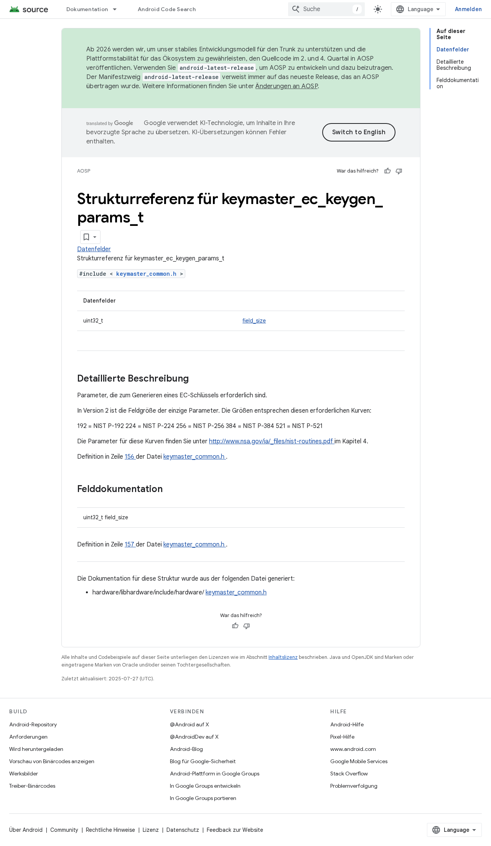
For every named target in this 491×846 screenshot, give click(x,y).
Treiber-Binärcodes (32, 785)
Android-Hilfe (347, 724)
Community (64, 830)
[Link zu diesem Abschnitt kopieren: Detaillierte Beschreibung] (198, 379)
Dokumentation (87, 9)
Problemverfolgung (353, 785)
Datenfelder (94, 249)
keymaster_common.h (148, 273)
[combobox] (326, 9)
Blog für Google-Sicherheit (203, 761)
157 (130, 544)
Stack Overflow (349, 773)
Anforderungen (28, 736)
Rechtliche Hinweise (110, 830)
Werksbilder (23, 773)
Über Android (26, 830)
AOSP (83, 171)
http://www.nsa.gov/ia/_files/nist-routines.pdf (271, 441)
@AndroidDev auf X (194, 736)
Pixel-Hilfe (342, 736)
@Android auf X (189, 724)
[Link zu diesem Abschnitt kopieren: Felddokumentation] (172, 489)
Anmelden (468, 9)
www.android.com (353, 749)
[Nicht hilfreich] (399, 171)
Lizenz (151, 830)
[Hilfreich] (387, 171)
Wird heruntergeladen (36, 749)
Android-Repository (33, 724)
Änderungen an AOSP (286, 86)
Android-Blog (186, 749)
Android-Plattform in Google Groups (214, 773)
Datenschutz (182, 830)
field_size (254, 320)
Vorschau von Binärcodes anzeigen (51, 761)
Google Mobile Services (358, 761)
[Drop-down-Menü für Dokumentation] (118, 9)
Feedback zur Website (235, 830)
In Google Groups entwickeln (205, 785)
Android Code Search (167, 9)
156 (130, 457)
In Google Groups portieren (203, 798)
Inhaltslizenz (283, 657)
